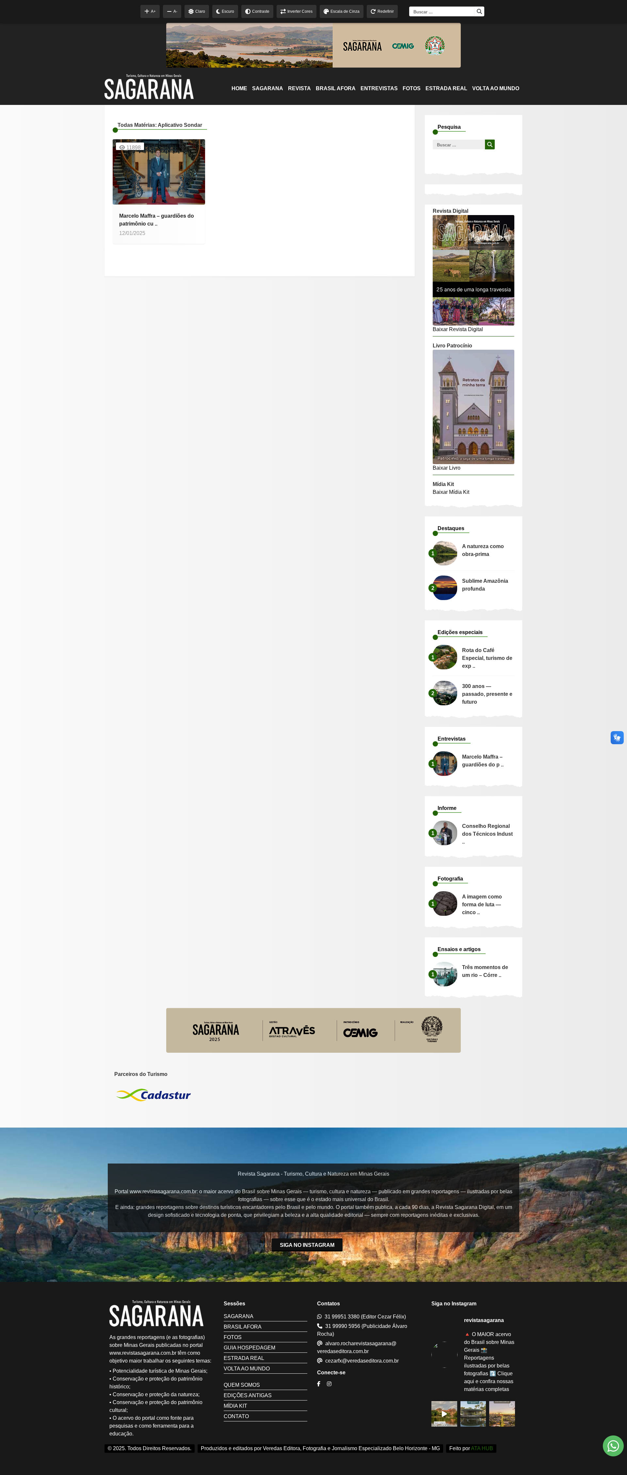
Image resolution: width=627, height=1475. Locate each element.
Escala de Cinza (345, 11)
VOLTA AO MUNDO (247, 1368)
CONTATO (236, 1416)
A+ (153, 11)
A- (175, 11)
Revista (299, 88)
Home (239, 88)
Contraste (260, 11)
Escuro (228, 11)
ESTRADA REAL (446, 88)
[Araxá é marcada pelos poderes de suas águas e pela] (444, 1414)
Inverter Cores (300, 11)
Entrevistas (379, 88)
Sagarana (267, 88)
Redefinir (386, 11)
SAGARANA (238, 1316)
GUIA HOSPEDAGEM (249, 1347)
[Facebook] (319, 1384)
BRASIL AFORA (243, 1327)
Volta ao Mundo (495, 88)
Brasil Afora (336, 88)
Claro (200, 11)
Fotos (412, 88)
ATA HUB (482, 1448)
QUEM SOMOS (242, 1385)
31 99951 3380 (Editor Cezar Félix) (365, 1316)
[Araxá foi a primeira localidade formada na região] (473, 1414)
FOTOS (233, 1337)
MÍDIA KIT (235, 1406)
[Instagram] (330, 1384)
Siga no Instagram (307, 1245)
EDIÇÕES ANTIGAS (248, 1395)
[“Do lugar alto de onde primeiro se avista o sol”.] (502, 1414)
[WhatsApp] (613, 1447)
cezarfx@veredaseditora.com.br (362, 1361)
